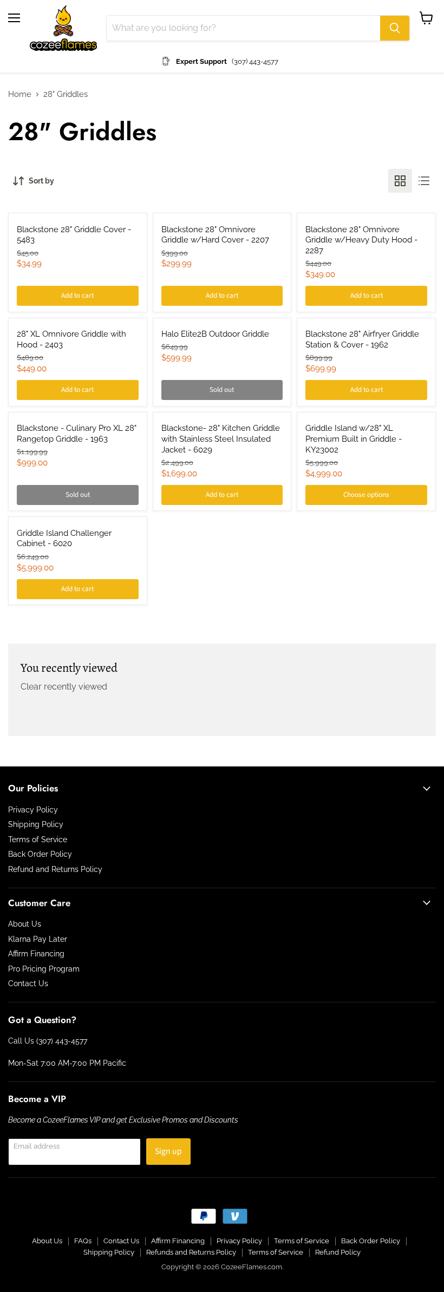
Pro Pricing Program (44, 969)
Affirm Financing (36, 953)
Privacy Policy (33, 809)
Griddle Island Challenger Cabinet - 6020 (64, 538)
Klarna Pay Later (37, 939)
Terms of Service (37, 839)
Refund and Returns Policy (55, 869)
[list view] (424, 181)
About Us (24, 924)
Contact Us (28, 983)
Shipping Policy (35, 824)
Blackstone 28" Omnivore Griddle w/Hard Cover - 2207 (215, 235)
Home (19, 94)
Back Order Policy (40, 854)
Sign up (168, 1151)
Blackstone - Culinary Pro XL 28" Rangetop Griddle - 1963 (76, 433)
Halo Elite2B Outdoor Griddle (215, 334)
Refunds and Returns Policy (191, 1252)
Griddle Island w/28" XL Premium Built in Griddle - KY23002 (353, 438)
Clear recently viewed (64, 687)
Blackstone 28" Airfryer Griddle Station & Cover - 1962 (362, 339)
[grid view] (400, 181)
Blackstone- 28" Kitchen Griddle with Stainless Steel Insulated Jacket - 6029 (220, 438)
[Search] (394, 28)
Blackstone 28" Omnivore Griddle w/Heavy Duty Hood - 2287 (361, 240)
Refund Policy (338, 1252)
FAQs (83, 1241)
